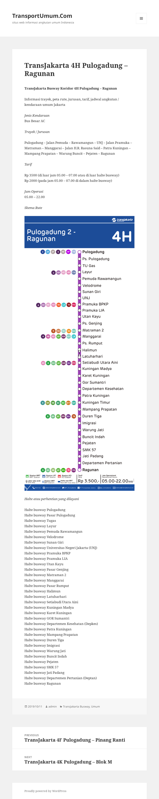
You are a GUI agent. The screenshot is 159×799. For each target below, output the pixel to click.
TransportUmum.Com (42, 15)
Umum (95, 706)
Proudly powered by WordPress (45, 791)
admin (52, 706)
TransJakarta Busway (76, 706)
